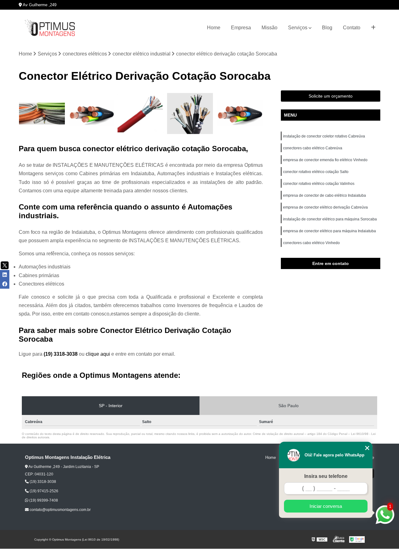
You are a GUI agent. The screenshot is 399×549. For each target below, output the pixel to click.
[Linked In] (4, 274)
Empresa (241, 27)
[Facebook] (4, 284)
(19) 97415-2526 (43, 491)
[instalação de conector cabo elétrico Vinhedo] (190, 113)
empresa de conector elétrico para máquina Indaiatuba (330, 231)
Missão (269, 27)
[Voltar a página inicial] (50, 27)
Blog (327, 27)
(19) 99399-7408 (43, 500)
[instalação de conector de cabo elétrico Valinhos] (141, 113)
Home (213, 27)
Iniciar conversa (326, 506)
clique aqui (98, 354)
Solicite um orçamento (331, 96)
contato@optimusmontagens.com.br (60, 510)
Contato (351, 27)
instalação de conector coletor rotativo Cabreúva (324, 136)
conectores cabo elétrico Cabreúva (312, 148)
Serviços (297, 27)
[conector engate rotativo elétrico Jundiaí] (42, 113)
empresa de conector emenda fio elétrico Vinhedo (325, 160)
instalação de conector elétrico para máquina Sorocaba (330, 219)
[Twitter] (4, 265)
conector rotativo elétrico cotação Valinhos (319, 183)
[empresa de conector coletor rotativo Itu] (91, 113)
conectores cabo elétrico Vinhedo (312, 243)
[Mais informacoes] (373, 28)
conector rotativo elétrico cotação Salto (316, 172)
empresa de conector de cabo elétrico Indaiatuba (325, 195)
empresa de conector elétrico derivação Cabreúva (325, 207)
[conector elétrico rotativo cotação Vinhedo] (239, 113)
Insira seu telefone (326, 476)
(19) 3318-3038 (61, 354)
